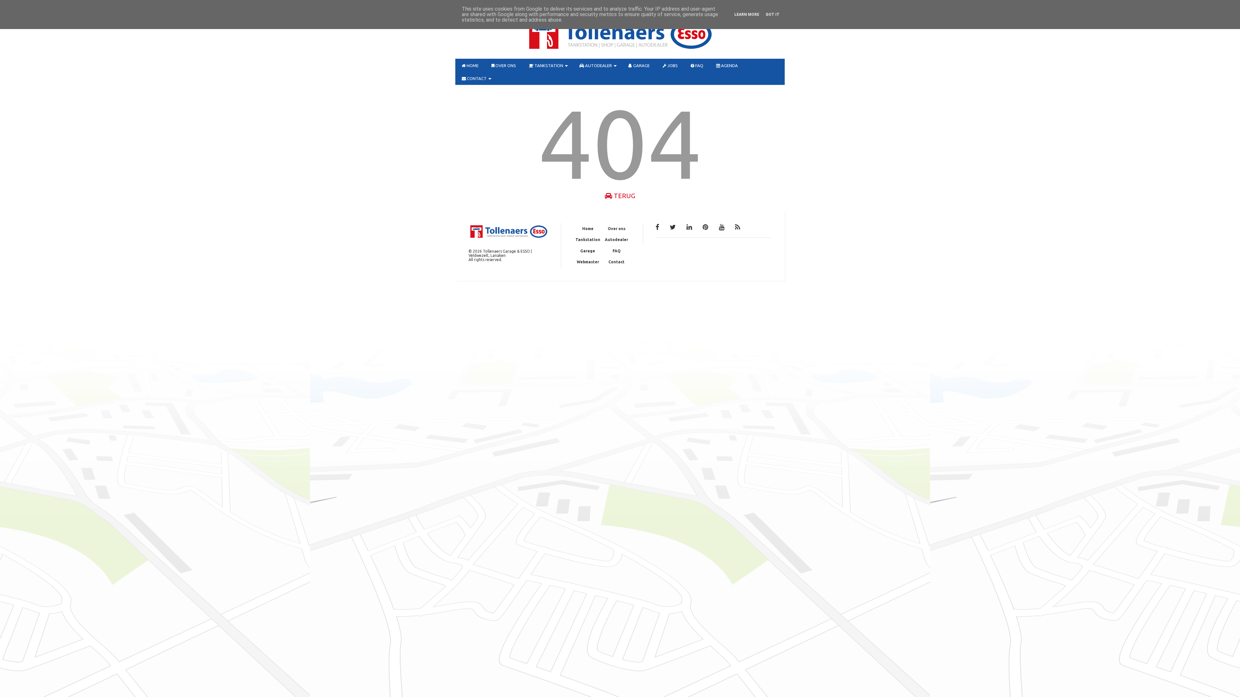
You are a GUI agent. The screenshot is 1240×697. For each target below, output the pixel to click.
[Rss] (737, 227)
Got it (773, 14)
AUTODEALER (598, 65)
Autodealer (616, 239)
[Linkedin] (689, 227)
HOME (472, 65)
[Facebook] (657, 227)
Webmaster (588, 262)
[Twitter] (673, 227)
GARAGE (641, 65)
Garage (587, 251)
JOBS (672, 65)
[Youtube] (721, 227)
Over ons (616, 229)
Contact (616, 262)
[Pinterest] (705, 227)
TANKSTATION (548, 65)
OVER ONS (505, 65)
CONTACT (476, 78)
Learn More (746, 14)
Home (588, 229)
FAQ (698, 65)
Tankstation (587, 239)
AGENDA (729, 65)
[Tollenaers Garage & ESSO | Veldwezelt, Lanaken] (620, 50)
